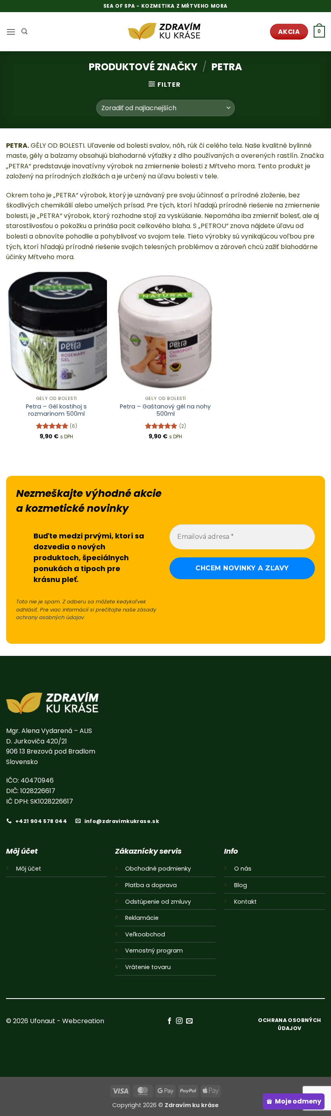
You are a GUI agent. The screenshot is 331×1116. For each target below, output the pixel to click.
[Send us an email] (189, 1021)
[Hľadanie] (24, 31)
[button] (11, 32)
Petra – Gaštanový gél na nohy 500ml (165, 410)
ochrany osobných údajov (50, 617)
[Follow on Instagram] (179, 1021)
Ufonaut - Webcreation (67, 1021)
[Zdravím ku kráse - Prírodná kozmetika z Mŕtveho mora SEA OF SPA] (165, 32)
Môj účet (28, 869)
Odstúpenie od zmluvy (158, 902)
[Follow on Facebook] (169, 1021)
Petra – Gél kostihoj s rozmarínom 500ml (56, 410)
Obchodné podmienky (158, 869)
